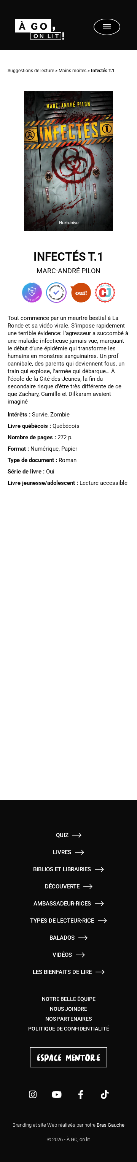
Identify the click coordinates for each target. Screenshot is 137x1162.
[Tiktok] (104, 1094)
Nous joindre (68, 1009)
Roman (67, 460)
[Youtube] (56, 1094)
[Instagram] (32, 1094)
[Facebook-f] (80, 1094)
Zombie (60, 414)
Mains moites (72, 70)
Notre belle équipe (69, 999)
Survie (40, 414)
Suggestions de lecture (31, 70)
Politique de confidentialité (68, 1029)
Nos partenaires (68, 1019)
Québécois (66, 426)
